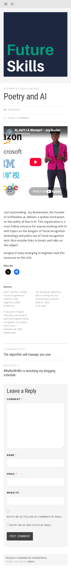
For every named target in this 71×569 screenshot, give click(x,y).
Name (12, 455)
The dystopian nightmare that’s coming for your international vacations (48, 295)
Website (13, 492)
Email (12, 473)
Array (31, 561)
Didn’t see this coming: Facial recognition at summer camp (15, 295)
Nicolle (34, 88)
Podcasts (14, 109)
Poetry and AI (25, 96)
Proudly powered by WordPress (26, 557)
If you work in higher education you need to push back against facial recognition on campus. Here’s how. (16, 318)
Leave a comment (18, 117)
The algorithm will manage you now (27, 354)
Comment (15, 399)
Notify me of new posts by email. (31, 525)
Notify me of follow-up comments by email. (35, 516)
